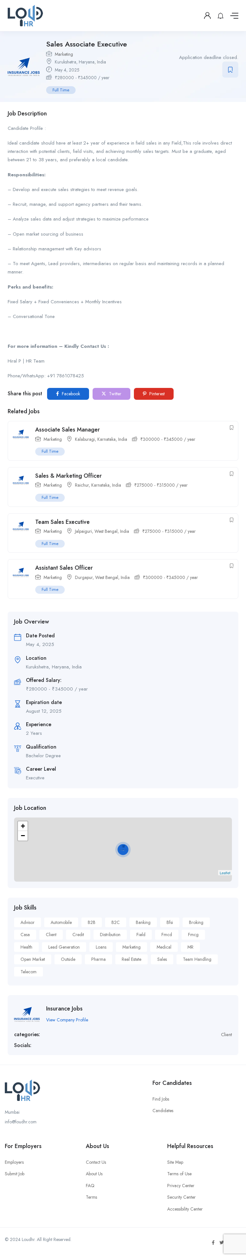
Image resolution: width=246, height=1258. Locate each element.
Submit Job (14, 1173)
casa (25, 934)
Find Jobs (160, 1099)
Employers (14, 1162)
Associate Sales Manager (67, 429)
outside (68, 959)
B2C (115, 922)
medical (164, 947)
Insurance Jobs (64, 1008)
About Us (94, 1173)
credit (78, 934)
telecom (28, 972)
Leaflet (225, 872)
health (26, 947)
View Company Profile (67, 1020)
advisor (27, 922)
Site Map (175, 1162)
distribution (110, 934)
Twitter (114, 393)
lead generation (64, 947)
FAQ (90, 1185)
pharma (98, 959)
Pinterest (156, 393)
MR (190, 947)
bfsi (170, 922)
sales (162, 959)
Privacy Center (180, 1185)
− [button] (23, 836)
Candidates (162, 1110)
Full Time (61, 90)
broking (196, 922)
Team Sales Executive (62, 522)
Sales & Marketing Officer (68, 476)
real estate (131, 959)
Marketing (64, 54)
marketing (131, 947)
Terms (91, 1197)
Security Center (181, 1197)
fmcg (193, 934)
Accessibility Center (185, 1209)
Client (226, 1034)
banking (143, 922)
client (51, 934)
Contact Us (96, 1162)
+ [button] (23, 826)
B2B (91, 922)
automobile (61, 922)
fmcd (166, 934)
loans (101, 947)
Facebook (70, 393)
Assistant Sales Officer (64, 568)
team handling (197, 959)
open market (32, 959)
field (140, 934)
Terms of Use (179, 1173)
